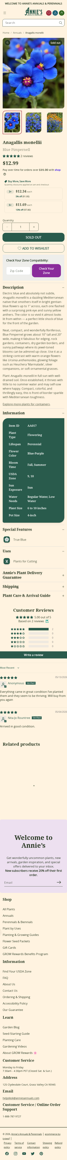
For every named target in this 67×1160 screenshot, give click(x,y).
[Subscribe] (59, 882)
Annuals (8, 916)
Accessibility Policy (15, 1003)
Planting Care (12, 1040)
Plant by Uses (12, 928)
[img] (8, 678)
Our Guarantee (13, 1010)
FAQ (5, 978)
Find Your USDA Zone (17, 971)
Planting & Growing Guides (21, 935)
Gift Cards (9, 948)
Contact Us (10, 991)
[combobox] (33, 22)
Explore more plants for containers (26, 404)
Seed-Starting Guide (16, 1034)
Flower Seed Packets (16, 941)
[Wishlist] (49, 13)
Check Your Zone (46, 271)
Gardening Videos (15, 1046)
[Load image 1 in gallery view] (12, 122)
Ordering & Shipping (16, 997)
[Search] (60, 22)
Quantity (8, 220)
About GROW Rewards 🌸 (20, 1053)
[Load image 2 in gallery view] (33, 122)
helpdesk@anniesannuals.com (21, 1098)
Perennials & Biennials (18, 922)
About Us (9, 984)
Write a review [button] (33, 655)
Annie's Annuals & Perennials (26, 1134)
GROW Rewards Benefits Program (25, 954)
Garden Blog (11, 1027)
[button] (4, 13)
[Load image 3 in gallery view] (54, 122)
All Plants (9, 909)
